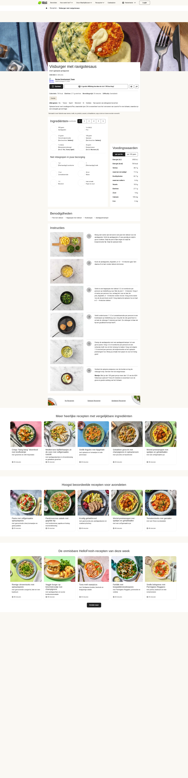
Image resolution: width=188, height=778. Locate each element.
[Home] (46, 8)
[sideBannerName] (125, 129)
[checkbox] (50, 75)
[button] (129, 2)
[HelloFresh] (42, 2)
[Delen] (137, 86)
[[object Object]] (131, 86)
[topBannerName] (94, 16)
